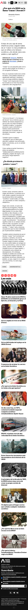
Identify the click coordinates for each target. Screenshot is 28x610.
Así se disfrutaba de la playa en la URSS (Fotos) (13, 343)
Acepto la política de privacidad (10, 588)
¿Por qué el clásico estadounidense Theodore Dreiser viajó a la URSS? (14, 552)
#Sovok (4, 271)
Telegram (13, 58)
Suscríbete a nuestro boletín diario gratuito (14, 582)
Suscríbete (7, 570)
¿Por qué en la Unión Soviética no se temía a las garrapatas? (13, 387)
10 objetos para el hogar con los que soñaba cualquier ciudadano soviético (13, 507)
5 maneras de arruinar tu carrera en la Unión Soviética (13, 365)
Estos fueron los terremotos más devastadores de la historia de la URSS (13, 457)
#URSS (4, 266)
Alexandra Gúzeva (14, 14)
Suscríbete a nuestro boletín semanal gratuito (14, 578)
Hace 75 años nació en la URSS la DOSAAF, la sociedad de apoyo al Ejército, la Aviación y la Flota (13, 299)
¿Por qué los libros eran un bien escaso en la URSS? (12, 530)
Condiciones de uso (6, 567)
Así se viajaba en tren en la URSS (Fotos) (13, 321)
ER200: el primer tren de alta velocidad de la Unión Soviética (12, 434)
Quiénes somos (5, 564)
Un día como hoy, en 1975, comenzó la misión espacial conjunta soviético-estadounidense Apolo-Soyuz (12, 411)
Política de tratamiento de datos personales (13, 566)
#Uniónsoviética (15, 266)
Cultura (10, 19)
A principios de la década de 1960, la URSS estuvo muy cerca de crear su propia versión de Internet (13, 482)
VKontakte (12, 61)
